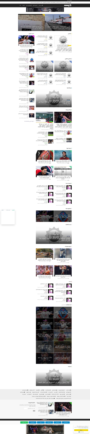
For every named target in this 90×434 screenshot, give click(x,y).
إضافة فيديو (47, 394)
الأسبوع (69, 29)
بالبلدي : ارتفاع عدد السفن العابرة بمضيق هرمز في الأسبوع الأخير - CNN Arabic (41, 36)
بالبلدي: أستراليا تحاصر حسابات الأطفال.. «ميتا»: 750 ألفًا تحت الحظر (64, 67)
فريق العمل (22, 392)
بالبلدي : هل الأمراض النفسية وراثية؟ (60, 298)
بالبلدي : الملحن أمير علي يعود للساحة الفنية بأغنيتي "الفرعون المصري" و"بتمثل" (60, 201)
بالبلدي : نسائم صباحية (44, 296)
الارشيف (37, 390)
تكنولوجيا (65, 82)
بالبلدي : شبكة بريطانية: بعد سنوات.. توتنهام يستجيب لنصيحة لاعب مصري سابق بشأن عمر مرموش (23, 51)
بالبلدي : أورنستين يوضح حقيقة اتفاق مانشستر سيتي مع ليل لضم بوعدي (26, 45)
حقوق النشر (68, 392)
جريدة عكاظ (69, 70)
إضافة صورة (41, 394)
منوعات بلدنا (68, 183)
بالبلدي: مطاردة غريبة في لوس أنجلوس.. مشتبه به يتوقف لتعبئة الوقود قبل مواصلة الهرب (23, 99)
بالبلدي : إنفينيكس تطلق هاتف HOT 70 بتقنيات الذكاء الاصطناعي (41, 193)
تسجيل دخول (69, 0)
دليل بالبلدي (68, 394)
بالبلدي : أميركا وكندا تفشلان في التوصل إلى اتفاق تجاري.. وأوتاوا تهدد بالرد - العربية (41, 44)
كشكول (43, 29)
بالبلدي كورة (62, 394)
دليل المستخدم (25, 390)
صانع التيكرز (54, 390)
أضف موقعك (24, 422)
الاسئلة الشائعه (61, 392)
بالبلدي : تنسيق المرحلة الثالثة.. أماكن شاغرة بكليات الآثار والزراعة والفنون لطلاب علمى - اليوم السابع (63, 49)
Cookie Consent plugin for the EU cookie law (81, 431)
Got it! (81, 430)
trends (27, 95)
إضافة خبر (29, 394)
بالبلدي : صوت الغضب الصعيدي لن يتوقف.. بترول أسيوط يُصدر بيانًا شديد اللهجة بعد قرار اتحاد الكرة (23, 59)
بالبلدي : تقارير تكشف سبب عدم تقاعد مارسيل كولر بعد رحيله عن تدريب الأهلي (23, 66)
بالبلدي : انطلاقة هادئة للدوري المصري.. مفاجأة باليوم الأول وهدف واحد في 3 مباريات (42, 133)
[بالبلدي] (44, 419)
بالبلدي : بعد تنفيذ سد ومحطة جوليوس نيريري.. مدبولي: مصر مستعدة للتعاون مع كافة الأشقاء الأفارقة (45, 126)
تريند (27, 101)
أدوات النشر (68, 390)
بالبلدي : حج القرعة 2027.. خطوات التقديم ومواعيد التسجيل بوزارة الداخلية (60, 139)
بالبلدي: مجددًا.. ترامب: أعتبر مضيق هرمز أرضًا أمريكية (23, 114)
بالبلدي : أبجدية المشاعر (44, 283)
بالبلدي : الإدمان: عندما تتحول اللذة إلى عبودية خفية (41, 290)
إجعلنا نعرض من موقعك (51, 396)
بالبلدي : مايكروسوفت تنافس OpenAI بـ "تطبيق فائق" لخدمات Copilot (41, 199)
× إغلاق (3, 210)
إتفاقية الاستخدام (43, 392)
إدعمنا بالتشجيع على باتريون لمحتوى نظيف (63, 398)
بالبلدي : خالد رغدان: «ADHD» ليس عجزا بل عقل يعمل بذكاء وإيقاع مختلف (41, 186)
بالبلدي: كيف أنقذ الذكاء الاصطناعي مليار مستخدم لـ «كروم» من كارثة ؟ (42, 74)
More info (86, 428)
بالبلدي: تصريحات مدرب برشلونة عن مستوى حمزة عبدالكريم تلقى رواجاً (23, 107)
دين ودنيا (40, 5)
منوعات (69, 366)
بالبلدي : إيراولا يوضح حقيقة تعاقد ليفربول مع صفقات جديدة (45, 177)
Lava (70, 281)
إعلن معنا (68, 396)
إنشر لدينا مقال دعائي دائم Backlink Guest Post (45, 398)
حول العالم (35, 5)
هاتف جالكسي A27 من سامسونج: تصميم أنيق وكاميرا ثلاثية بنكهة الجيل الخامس (60, 74)
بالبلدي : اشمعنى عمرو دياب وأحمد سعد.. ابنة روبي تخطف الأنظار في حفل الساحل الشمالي (41, 140)
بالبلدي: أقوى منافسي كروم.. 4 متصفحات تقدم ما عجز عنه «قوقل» (42, 81)
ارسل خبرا (50, 392)
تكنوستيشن (32, 422)
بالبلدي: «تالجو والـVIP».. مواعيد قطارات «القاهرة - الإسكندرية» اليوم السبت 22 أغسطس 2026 (58, 27)
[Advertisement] (7, 217)
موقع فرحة (64, 189)
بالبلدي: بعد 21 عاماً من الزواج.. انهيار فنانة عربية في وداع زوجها (54, 103)
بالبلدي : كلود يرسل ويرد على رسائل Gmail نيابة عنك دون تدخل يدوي (60, 194)
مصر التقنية (57, 422)
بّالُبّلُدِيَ (42, 390)
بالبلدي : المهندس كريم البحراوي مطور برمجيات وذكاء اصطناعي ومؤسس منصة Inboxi (60, 186)
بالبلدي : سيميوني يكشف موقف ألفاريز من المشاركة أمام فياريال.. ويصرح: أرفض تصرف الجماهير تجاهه (23, 82)
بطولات (68, 163)
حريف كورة (69, 148)
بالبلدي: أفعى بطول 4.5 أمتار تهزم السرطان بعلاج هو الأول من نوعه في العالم (54, 2)
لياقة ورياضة (26, 76)
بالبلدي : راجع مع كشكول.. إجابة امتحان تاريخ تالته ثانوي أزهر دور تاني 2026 (32, 27)
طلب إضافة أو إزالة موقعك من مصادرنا (38, 396)
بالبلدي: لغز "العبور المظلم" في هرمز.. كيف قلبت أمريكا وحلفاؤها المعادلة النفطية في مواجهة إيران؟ (23, 91)
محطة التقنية (66, 422)
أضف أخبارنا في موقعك (61, 396)
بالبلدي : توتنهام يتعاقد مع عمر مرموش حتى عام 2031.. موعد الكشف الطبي (63, 161)
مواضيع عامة (28, 5)
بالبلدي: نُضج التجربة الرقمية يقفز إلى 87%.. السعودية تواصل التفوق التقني (60, 80)
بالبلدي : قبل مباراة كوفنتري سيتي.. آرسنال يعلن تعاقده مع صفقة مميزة (44, 161)
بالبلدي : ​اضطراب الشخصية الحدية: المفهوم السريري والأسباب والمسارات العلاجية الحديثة (60, 291)
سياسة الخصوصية (35, 392)
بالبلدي (69, 33)
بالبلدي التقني (68, 59)
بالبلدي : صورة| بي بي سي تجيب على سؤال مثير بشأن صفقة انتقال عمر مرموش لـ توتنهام (63, 178)
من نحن (55, 392)
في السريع (64, 293)
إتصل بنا (23, 394)
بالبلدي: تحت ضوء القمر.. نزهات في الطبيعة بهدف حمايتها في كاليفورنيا (44, 259)
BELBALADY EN (55, 394)
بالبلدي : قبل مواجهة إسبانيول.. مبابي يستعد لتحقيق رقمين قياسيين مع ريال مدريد (23, 74)
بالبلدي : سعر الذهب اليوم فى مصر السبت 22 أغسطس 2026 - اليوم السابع (41, 51)
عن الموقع (28, 392)
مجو (40, 422)
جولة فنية (69, 88)
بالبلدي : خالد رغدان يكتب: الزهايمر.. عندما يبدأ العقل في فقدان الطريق (60, 284)
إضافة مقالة (35, 394)
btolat (31, 47)
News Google (70, 52)
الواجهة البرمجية (61, 390)
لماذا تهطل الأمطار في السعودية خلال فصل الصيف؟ (53, 382)
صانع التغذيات (47, 390)
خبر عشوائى (32, 390)
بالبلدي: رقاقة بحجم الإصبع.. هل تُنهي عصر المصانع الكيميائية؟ (45, 68)
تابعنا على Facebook (29, 121)
